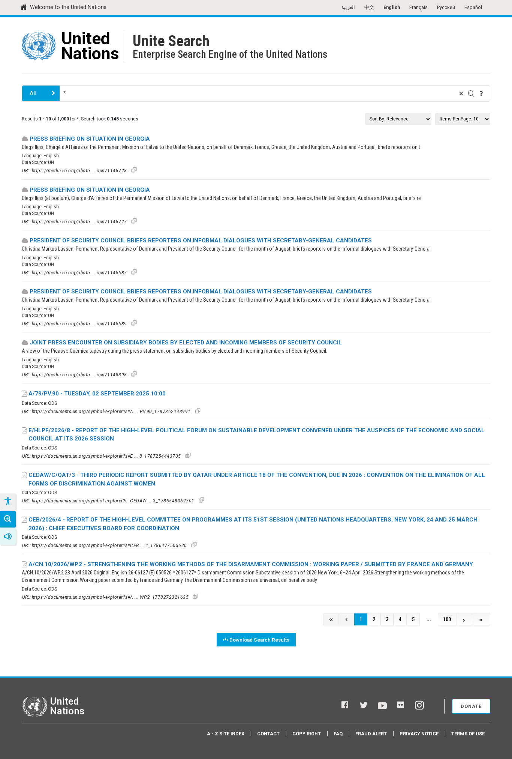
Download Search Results (259, 640)
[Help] (481, 93)
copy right (306, 733)
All (33, 93)
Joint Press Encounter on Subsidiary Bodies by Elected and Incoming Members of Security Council (186, 342)
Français (418, 7)
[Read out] (8, 536)
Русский (446, 7)
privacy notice (419, 733)
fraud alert (371, 733)
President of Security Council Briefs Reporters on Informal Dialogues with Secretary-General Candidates (201, 240)
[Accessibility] (7, 501)
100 (447, 619)
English (391, 7)
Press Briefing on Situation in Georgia (90, 138)
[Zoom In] (8, 519)
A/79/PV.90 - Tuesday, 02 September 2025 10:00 (97, 393)
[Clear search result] (461, 93)
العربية (348, 7)
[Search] (471, 93)
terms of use (468, 733)
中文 (369, 7)
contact (268, 733)
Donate (471, 706)
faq (338, 733)
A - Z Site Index (225, 733)
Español (473, 7)
